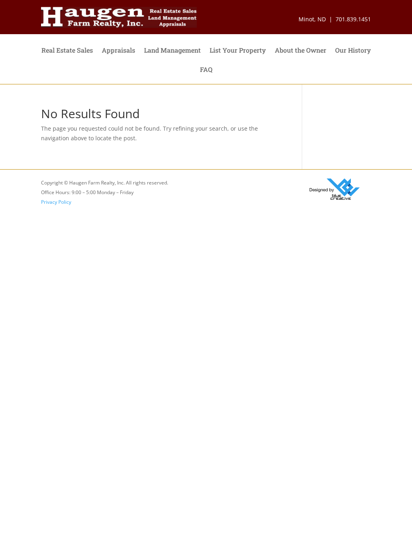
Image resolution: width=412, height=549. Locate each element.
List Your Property (238, 50)
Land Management (172, 50)
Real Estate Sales (67, 50)
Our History (353, 50)
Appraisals (118, 50)
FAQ (206, 70)
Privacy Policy (56, 202)
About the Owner (300, 50)
